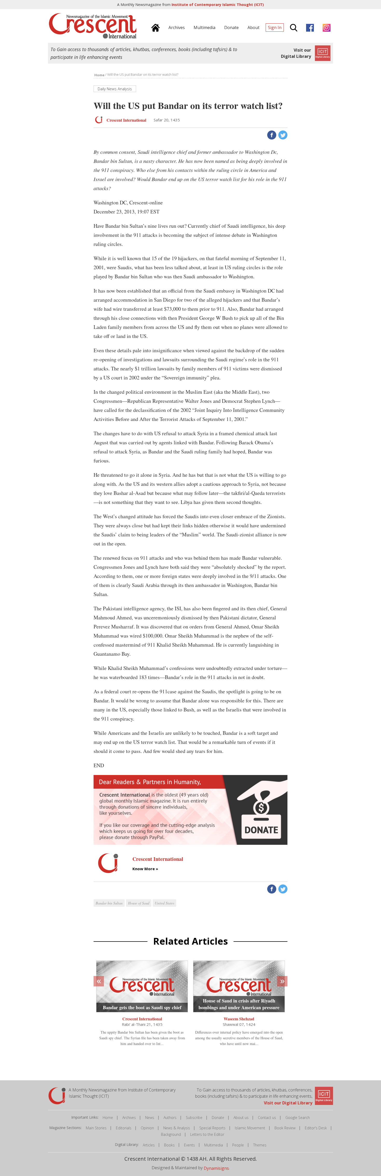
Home (108, 1117)
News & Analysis (176, 1127)
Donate (218, 1117)
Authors (170, 1117)
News (149, 1117)
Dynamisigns (216, 1168)
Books (169, 1145)
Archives (129, 1117)
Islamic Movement (250, 1127)
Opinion (147, 1127)
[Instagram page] (325, 27)
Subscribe (194, 1117)
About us (241, 1117)
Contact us (267, 1117)
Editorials (123, 1127)
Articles (149, 1145)
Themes (259, 1145)
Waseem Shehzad (239, 1019)
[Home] (154, 27)
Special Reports (212, 1127)
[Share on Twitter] (282, 134)
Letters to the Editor (207, 1134)
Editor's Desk (316, 1127)
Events (189, 1145)
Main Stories (96, 1127)
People (238, 1145)
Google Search (297, 1117)
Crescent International (142, 1019)
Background (171, 1134)
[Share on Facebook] (271, 134)
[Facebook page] (308, 27)
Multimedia (213, 1145)
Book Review (284, 1127)
